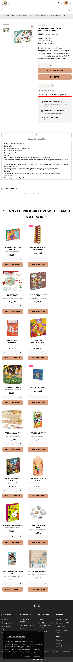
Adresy (58, 636)
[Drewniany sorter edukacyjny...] (20, 414)
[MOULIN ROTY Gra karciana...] (20, 323)
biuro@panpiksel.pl (66, 652)
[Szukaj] (69, 10)
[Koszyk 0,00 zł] (66, 3)
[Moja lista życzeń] (62, 3)
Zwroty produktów (63, 623)
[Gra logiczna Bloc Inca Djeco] (45, 276)
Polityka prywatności (16, 656)
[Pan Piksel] (8, 3)
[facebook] (34, 606)
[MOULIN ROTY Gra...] (45, 369)
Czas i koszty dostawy (24, 620)
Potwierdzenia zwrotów (61, 631)
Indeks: (40, 38)
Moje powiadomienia (62, 644)
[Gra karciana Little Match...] (20, 230)
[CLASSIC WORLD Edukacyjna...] (20, 276)
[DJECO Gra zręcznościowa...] (45, 323)
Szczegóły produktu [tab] (36, 139)
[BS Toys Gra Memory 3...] (45, 554)
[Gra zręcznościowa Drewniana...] (45, 230)
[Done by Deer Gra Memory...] (45, 507)
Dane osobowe (61, 619)
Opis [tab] (36, 134)
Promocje (4, 619)
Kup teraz (54, 77)
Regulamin (23, 629)
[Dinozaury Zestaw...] (20, 369)
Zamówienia (60, 626)
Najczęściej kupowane (5, 627)
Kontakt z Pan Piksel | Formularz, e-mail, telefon (45, 625)
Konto (59, 614)
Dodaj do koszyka (55, 71)
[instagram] (39, 606)
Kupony (59, 640)
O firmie (41, 619)
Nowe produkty (7, 623)
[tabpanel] (23, 36)
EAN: (40, 43)
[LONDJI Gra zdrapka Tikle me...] (20, 554)
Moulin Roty (47, 41)
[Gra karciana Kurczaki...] (20, 507)
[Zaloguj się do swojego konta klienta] (59, 3)
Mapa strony (42, 631)
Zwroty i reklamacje (27, 625)
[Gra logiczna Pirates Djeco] (20, 461)
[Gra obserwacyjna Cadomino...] (45, 414)
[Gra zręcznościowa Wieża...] (45, 461)
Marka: (40, 41)
